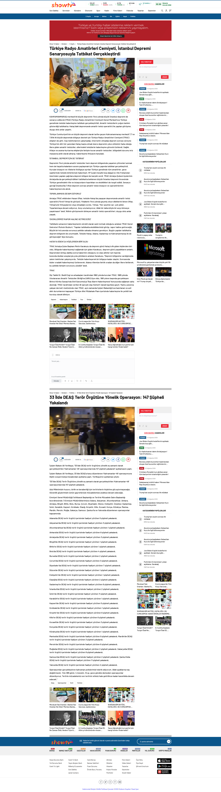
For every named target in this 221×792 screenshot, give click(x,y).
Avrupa (96, 16)
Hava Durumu (95, 750)
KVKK (116, 789)
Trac (81, 299)
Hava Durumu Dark (56, 760)
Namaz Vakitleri (65, 750)
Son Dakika (53, 10)
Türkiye (89, 299)
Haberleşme (64, 299)
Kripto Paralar (165, 750)
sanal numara (73, 773)
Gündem (77, 10)
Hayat (125, 16)
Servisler (66, 10)
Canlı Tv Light (54, 766)
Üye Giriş (139, 760)
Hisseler (124, 750)
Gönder (56, 381)
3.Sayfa (88, 16)
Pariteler (136, 750)
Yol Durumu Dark (55, 763)
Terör (71, 683)
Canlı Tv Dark (73, 760)
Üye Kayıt (139, 763)
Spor (98, 10)
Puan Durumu (110, 750)
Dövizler (109, 763)
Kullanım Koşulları (125, 789)
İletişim (93, 789)
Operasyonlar (62, 683)
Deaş (52, 683)
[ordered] (77, 380)
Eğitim (117, 16)
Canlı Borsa (91, 760)
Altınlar (109, 760)
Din (111, 16)
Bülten (104, 16)
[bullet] (80, 380)
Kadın (107, 10)
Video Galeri (126, 763)
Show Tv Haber (54, 44)
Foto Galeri (117, 10)
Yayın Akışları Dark (75, 763)
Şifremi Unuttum (142, 766)
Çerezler (111, 789)
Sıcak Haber (126, 773)
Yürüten (79, 683)
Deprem (53, 299)
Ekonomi (88, 10)
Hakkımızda (86, 789)
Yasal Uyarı (135, 789)
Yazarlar (140, 10)
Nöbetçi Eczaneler (75, 766)
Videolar (129, 10)
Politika (132, 16)
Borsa (52, 750)
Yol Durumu (149, 750)
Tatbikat (74, 299)
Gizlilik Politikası (102, 789)
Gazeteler (152, 10)
